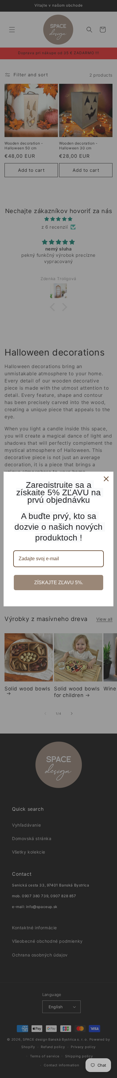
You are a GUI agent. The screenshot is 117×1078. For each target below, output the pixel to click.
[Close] (106, 479)
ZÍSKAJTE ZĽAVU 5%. (58, 582)
